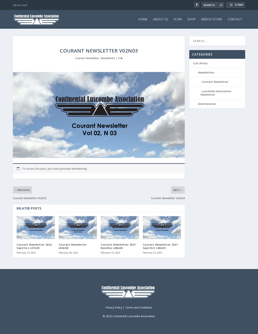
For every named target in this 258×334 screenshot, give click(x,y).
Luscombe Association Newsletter (216, 92)
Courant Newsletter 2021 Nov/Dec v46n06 (118, 246)
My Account (20, 5)
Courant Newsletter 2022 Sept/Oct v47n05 (34, 246)
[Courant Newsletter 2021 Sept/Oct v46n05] (162, 227)
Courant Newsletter (87, 58)
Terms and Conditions (138, 307)
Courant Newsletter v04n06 (73, 246)
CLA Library (200, 63)
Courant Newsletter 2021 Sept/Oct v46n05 (160, 246)
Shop (191, 19)
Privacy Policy (114, 307)
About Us (160, 19)
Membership (79, 168)
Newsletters (107, 58)
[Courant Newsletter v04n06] (78, 227)
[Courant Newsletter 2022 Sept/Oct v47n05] (36, 227)
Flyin (178, 19)
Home (142, 19)
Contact (235, 19)
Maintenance (207, 104)
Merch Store (211, 19)
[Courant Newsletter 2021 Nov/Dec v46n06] (120, 227)
